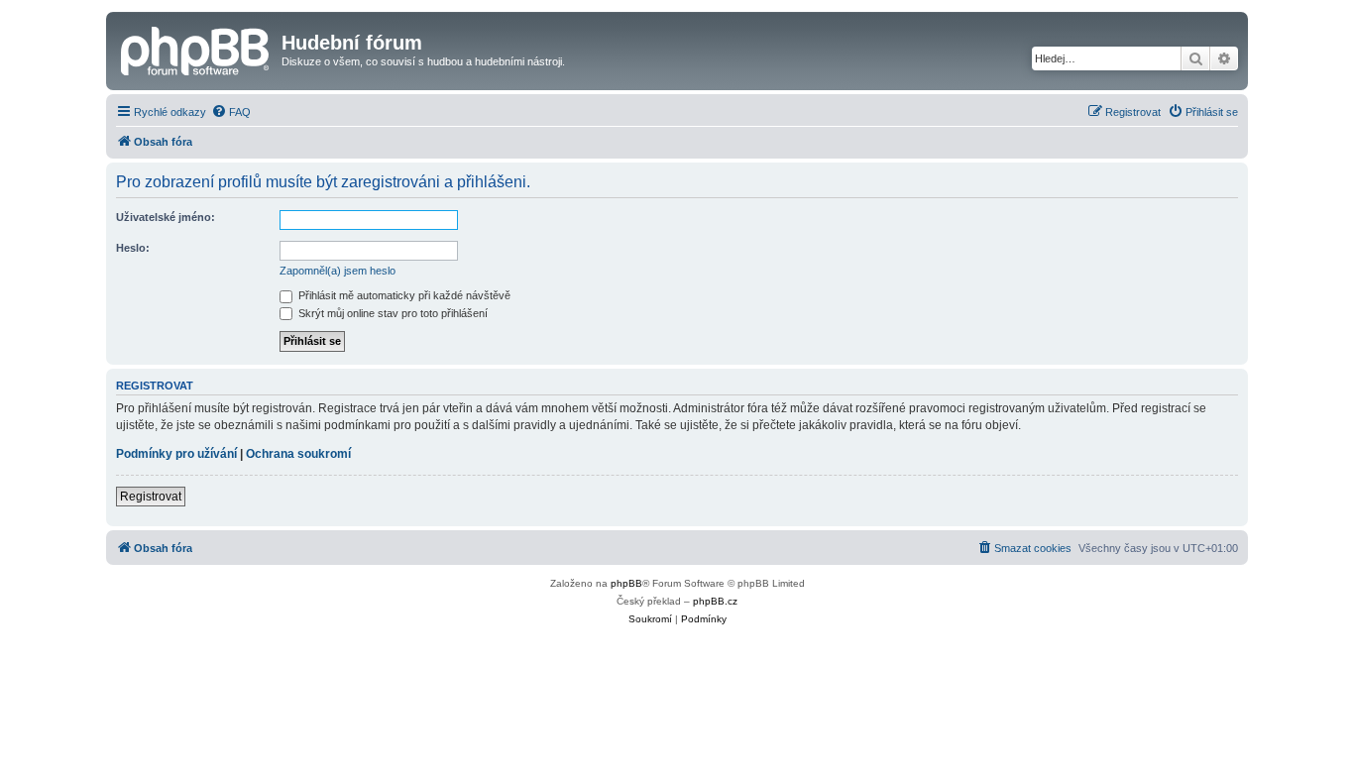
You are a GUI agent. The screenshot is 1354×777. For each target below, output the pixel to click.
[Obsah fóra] (196, 48)
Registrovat (150, 496)
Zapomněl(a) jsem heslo (337, 271)
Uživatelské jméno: (165, 217)
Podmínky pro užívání (176, 454)
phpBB (626, 583)
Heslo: (133, 248)
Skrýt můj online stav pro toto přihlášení (391, 313)
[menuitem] (231, 112)
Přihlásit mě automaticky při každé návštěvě (402, 295)
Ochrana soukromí (298, 454)
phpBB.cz (715, 601)
